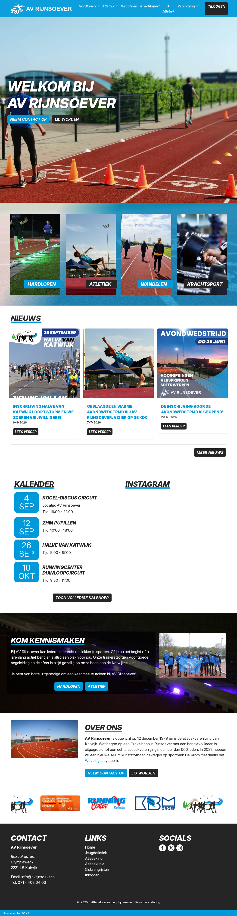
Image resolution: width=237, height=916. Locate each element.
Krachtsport (150, 6)
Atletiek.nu (94, 858)
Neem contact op (28, 119)
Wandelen (129, 6)
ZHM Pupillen (59, 523)
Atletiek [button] (108, 6)
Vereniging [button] (187, 6)
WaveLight (94, 760)
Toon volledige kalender (82, 597)
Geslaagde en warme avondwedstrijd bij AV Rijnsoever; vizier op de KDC (117, 412)
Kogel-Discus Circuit (69, 498)
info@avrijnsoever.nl (38, 877)
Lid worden (67, 119)
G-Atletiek (168, 8)
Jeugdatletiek (96, 852)
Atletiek (100, 284)
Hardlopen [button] (88, 6)
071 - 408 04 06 (32, 882)
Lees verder (26, 432)
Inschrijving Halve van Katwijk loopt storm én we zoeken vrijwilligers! (43, 412)
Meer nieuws (210, 452)
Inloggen (216, 6)
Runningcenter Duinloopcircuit (63, 570)
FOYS (25, 913)
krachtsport (204, 284)
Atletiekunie (94, 864)
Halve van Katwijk (66, 545)
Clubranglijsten (97, 869)
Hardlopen (42, 284)
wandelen (154, 284)
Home (90, 847)
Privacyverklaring (147, 902)
